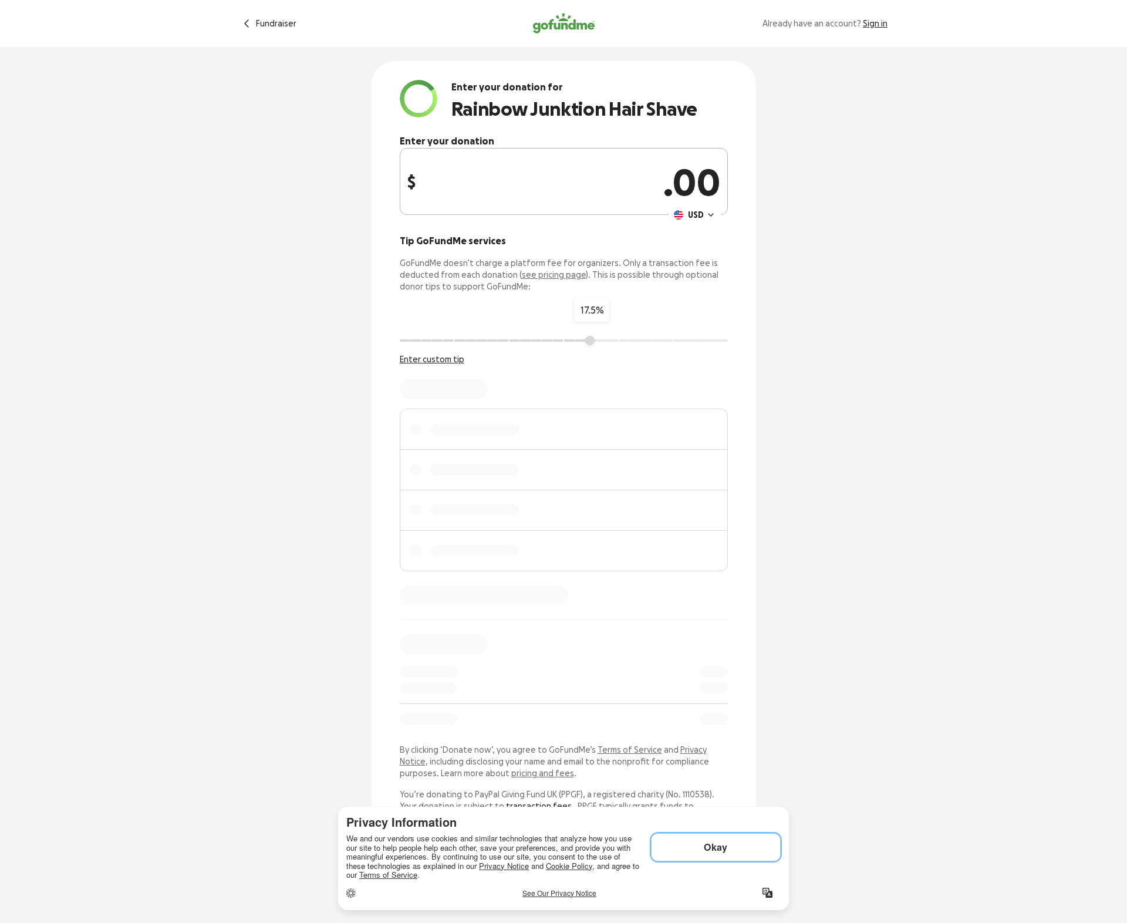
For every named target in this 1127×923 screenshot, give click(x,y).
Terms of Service (630, 749)
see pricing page (554, 274)
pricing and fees (542, 773)
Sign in (875, 23)
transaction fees (539, 806)
